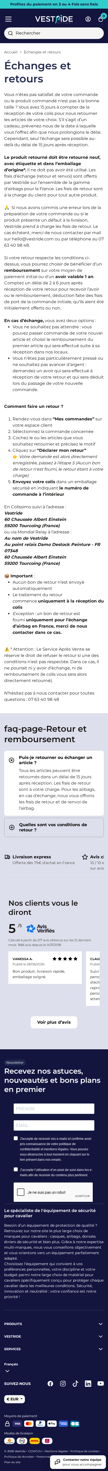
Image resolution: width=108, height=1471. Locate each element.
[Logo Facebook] (50, 1383)
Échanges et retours (42, 52)
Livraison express (32, 856)
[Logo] (54, 19)
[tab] (54, 783)
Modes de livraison (18, 1433)
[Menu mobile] (17, 19)
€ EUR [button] (13, 1399)
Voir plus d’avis (54, 1022)
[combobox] (54, 33)
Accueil (11, 52)
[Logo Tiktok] (75, 1383)
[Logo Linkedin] (88, 1383)
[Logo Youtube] (101, 1383)
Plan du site (12, 1462)
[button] (54, 760)
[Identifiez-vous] (88, 19)
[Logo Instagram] (63, 1383)
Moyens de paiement (20, 1416)
